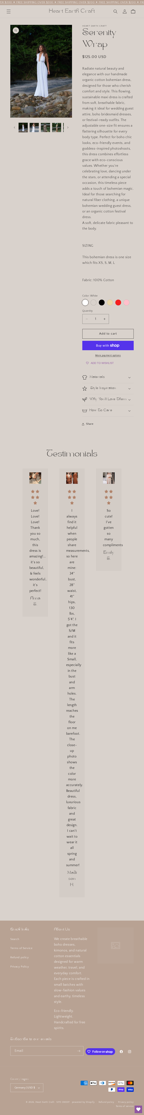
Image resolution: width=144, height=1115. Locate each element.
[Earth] (93, 302)
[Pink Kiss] (126, 302)
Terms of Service (21, 948)
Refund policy (19, 957)
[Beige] (110, 302)
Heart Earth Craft (44, 1102)
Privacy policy (126, 1102)
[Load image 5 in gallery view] (56, 127)
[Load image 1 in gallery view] (23, 127)
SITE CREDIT (63, 1102)
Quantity (87, 310)
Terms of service (125, 1106)
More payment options (108, 355)
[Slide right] (68, 127)
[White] (85, 302)
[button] (8, 11)
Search (14, 939)
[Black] (102, 302)
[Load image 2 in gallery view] (34, 127)
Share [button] (89, 423)
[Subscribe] (78, 1051)
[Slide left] (14, 127)
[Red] (118, 302)
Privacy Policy (19, 966)
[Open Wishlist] (138, 1109)
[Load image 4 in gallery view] (45, 127)
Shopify (90, 1102)
